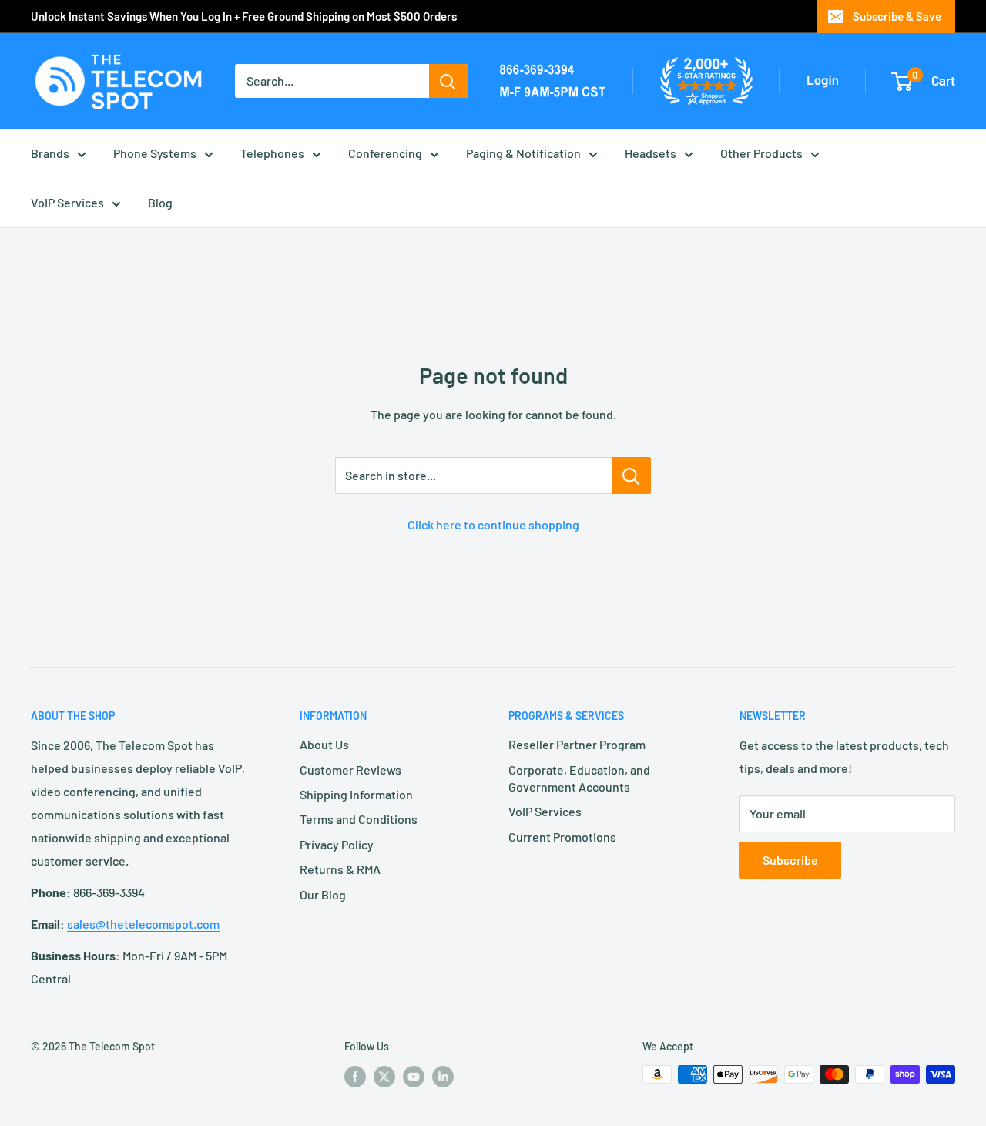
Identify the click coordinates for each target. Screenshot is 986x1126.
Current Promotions (562, 836)
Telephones (272, 153)
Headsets (650, 153)
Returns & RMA (340, 869)
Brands (50, 153)
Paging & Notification (523, 153)
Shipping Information (356, 794)
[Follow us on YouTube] (413, 1076)
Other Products (761, 153)
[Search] (448, 81)
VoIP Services (67, 202)
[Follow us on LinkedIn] (443, 1076)
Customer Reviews (350, 769)
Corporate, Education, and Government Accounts (579, 778)
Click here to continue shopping (493, 524)
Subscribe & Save (897, 16)
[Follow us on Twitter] (384, 1076)
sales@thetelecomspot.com (143, 923)
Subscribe (790, 859)
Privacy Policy (337, 844)
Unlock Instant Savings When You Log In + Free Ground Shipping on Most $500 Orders (244, 16)
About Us (324, 744)
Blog (160, 202)
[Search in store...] (631, 475)
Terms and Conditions (359, 819)
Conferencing (385, 153)
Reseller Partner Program (577, 744)
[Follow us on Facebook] (355, 1076)
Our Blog (323, 894)
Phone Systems (154, 153)
